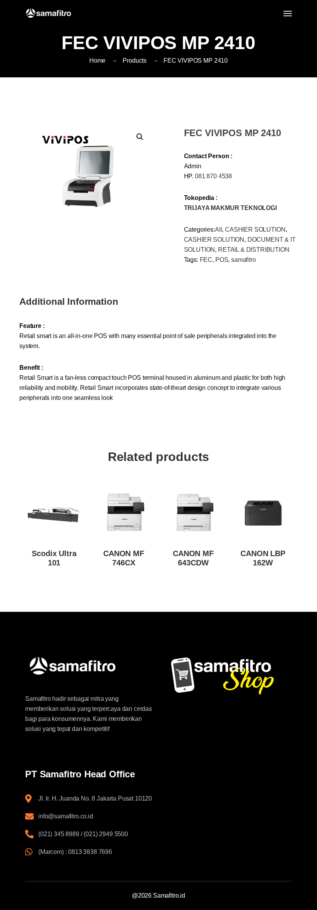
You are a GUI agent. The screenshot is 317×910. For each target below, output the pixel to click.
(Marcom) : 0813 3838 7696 (75, 852)
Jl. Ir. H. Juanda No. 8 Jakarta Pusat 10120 (95, 798)
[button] (140, 137)
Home (97, 60)
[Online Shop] (228, 675)
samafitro (243, 259)
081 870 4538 (213, 176)
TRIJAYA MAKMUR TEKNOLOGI (230, 208)
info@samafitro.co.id (65, 816)
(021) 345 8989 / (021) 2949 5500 (83, 834)
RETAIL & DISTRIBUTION (254, 249)
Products (135, 60)
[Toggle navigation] (287, 13)
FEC (206, 259)
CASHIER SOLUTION (255, 229)
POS (221, 259)
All (218, 229)
